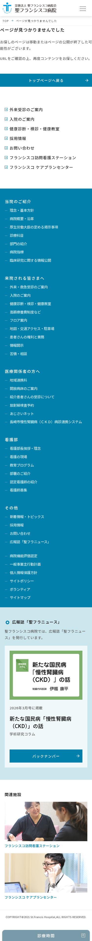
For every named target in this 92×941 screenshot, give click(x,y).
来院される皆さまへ (25, 278)
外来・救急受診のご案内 (29, 286)
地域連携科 (18, 380)
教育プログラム (22, 465)
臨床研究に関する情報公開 (30, 260)
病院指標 (17, 251)
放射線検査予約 (22, 405)
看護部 (11, 439)
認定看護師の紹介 (23, 481)
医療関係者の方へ (22, 371)
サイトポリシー (22, 580)
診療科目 (17, 235)
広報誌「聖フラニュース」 (30, 541)
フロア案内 (18, 320)
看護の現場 (18, 456)
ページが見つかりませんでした (36, 21)
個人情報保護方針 (23, 572)
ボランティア (20, 589)
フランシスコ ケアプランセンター (41, 167)
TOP (5, 21)
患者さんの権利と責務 (27, 336)
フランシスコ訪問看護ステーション (43, 157)
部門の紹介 (18, 243)
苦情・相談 (18, 353)
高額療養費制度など (25, 311)
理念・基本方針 (22, 210)
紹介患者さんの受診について (32, 396)
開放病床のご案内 (23, 388)
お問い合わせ (22, 148)
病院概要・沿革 (22, 218)
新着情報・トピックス (27, 516)
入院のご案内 (22, 119)
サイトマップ (20, 597)
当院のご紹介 (18, 201)
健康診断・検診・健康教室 (35, 129)
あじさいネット (22, 413)
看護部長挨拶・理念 (25, 448)
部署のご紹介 (20, 473)
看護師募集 (18, 489)
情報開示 (17, 345)
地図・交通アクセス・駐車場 (32, 328)
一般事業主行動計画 (25, 564)
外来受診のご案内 (26, 109)
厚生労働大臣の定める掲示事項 (34, 226)
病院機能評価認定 (23, 555)
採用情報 (18, 138)
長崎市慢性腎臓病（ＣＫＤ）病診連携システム (46, 421)
